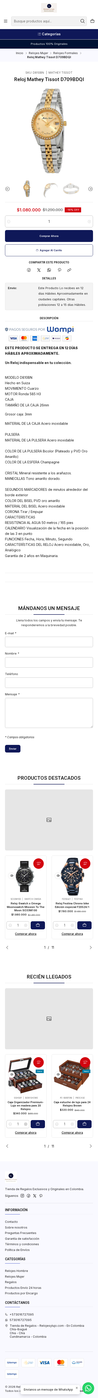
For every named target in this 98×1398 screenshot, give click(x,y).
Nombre (12, 653)
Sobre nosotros (16, 1227)
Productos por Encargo (21, 1293)
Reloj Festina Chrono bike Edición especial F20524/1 (72, 905)
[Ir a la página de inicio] (49, 8)
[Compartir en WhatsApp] (49, 270)
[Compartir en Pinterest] (59, 270)
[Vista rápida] (11, 875)
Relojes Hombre (16, 1271)
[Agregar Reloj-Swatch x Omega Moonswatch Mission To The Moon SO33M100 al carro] (38, 925)
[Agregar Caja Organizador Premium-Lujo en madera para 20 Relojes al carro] (38, 1124)
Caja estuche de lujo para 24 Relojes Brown (72, 1104)
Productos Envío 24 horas (23, 1288)
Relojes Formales (65, 53)
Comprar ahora (25, 934)
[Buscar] (83, 21)
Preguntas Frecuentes (20, 1233)
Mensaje (12, 694)
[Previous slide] (8, 188)
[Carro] (92, 21)
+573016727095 (22, 1314)
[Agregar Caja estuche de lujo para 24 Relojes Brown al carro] (84, 1124)
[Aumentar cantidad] (89, 221)
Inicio (19, 53)
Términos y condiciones (22, 1244)
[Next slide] (89, 188)
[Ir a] (49, 820)
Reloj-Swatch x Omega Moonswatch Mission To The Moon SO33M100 (25, 907)
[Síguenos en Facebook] (28, 1196)
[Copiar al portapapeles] (69, 270)
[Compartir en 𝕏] (39, 270)
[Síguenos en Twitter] (35, 1196)
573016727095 (21, 1320)
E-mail (10, 633)
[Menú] (6, 21)
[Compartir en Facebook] (29, 270)
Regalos (11, 1282)
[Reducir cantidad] (8, 221)
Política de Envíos (17, 1250)
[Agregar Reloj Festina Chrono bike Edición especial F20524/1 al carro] (84, 925)
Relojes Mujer (38, 53)
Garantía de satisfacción (22, 1238)
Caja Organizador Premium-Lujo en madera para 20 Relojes (26, 1106)
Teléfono (11, 674)
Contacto (11, 1222)
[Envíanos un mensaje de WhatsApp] (88, 1388)
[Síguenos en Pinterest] (41, 1196)
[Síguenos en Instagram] (22, 1196)
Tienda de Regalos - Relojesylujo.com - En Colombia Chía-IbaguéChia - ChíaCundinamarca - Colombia (47, 1331)
